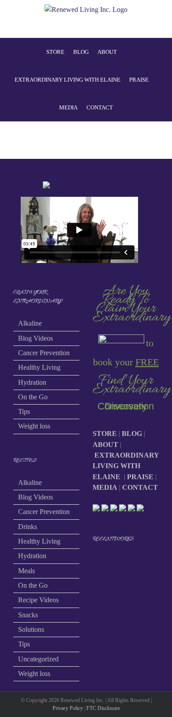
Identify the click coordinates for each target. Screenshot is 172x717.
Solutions (31, 629)
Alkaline (30, 323)
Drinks (27, 526)
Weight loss (34, 426)
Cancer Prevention (44, 353)
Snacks (28, 615)
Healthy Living (39, 367)
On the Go (33, 397)
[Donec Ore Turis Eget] (93, 562)
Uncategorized (38, 659)
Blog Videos (35, 338)
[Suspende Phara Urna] (96, 562)
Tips (24, 411)
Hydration (32, 382)
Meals (26, 570)
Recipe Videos (38, 600)
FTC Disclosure (103, 708)
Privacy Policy (67, 708)
